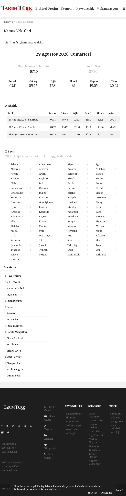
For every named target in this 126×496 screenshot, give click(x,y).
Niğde (99, 230)
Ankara (15, 259)
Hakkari (72, 202)
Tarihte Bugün (14, 369)
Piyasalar (11, 294)
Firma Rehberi (14, 338)
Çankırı (43, 188)
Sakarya (100, 235)
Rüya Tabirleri (14, 325)
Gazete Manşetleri (16, 332)
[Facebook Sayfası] (3, 425)
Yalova (14, 254)
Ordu (13, 235)
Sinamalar (12, 319)
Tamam (107, 492)
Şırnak (43, 245)
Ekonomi (67, 8)
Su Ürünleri (72, 429)
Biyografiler (13, 363)
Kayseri (43, 216)
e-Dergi (70, 433)
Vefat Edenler (13, 356)
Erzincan (16, 197)
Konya (71, 221)
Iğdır (13, 207)
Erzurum (44, 197)
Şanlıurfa (16, 245)
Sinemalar (95, 446)
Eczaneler (12, 307)
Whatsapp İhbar (10, 466)
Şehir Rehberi (93, 455)
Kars (98, 211)
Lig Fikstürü (96, 435)
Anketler (115, 417)
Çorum (71, 188)
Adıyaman (45, 164)
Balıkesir (72, 173)
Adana (14, 164)
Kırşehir (100, 216)
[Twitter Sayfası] (8, 425)
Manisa (43, 226)
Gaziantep (101, 197)
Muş (41, 230)
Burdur (71, 183)
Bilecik (71, 178)
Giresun (15, 202)
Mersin (100, 226)
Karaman (72, 211)
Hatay (99, 202)
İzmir (99, 207)
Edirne (71, 192)
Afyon (70, 164)
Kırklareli (101, 254)
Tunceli (43, 249)
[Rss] (32, 425)
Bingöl (99, 178)
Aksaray (15, 169)
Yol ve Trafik (13, 282)
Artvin (14, 173)
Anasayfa (8, 21)
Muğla (14, 230)
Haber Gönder (10, 470)
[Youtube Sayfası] (20, 425)
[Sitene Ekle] (9, 432)
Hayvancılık (85, 8)
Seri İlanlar (12, 344)
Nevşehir (72, 230)
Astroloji (11, 313)
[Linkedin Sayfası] (26, 425)
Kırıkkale (72, 216)
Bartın (99, 173)
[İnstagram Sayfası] (14, 425)
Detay (93, 492)
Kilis (13, 221)
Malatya (15, 226)
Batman (15, 178)
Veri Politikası (9, 451)
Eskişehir (72, 197)
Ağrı (98, 164)
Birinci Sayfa (13, 350)
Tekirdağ (72, 245)
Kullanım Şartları (11, 462)
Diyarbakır (17, 192)
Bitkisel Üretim (46, 8)
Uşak (70, 249)
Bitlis (13, 183)
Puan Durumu (14, 300)
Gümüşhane (46, 202)
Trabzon (16, 249)
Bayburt (43, 178)
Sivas (99, 240)
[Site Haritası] (3, 432)
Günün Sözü (13, 375)
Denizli (100, 188)
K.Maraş (15, 211)
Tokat (99, 245)
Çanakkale (16, 188)
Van (98, 249)
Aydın (42, 173)
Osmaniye (44, 235)
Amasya (43, 169)
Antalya (71, 169)
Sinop (70, 240)
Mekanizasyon (107, 8)
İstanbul (71, 207)
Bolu (41, 183)
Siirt (41, 240)
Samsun (15, 240)
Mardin (71, 226)
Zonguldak (73, 254)
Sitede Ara (116, 413)
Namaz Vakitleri (15, 288)
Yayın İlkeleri (9, 447)
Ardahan (101, 169)
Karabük (44, 211)
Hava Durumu (14, 275)
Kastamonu (17, 216)
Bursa (99, 183)
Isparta (43, 207)
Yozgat (43, 254)
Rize (69, 235)
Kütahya (100, 221)
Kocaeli (43, 221)
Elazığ (99, 192)
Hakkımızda (9, 443)
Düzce (42, 192)
